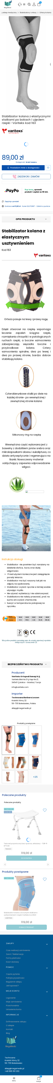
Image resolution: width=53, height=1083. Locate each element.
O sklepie (10, 1025)
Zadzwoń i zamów (28, 176)
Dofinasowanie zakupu (16, 1021)
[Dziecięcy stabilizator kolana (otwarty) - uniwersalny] (35, 762)
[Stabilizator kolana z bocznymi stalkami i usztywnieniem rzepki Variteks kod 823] (21, 740)
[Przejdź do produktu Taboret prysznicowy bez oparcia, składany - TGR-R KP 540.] (26, 824)
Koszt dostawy (12, 962)
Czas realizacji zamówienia (18, 950)
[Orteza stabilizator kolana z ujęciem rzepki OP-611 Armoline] (8, 762)
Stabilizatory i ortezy (28, 12)
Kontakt (9, 1029)
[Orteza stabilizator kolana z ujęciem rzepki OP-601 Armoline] (21, 762)
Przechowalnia (12, 1005)
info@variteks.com (20, 687)
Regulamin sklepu (14, 982)
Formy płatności (13, 958)
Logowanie (11, 998)
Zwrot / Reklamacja (14, 954)
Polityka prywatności (15, 978)
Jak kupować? (12, 985)
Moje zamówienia (14, 1001)
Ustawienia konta (13, 1009)
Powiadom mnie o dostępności (24, 167)
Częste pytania (13, 974)
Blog (8, 1033)
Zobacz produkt (26, 927)
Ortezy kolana (45, 12)
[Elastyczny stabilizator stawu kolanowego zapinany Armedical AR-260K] (8, 777)
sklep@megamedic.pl (21, 708)
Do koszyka (26, 858)
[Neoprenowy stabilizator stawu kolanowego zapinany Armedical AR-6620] (21, 776)
